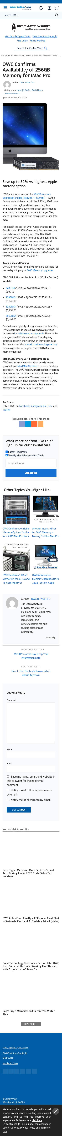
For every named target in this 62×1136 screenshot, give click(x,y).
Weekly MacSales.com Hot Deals (26, 455)
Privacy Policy (27, 1127)
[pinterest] (36, 637)
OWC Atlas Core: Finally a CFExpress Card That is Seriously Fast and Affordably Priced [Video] (31, 920)
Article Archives (37, 40)
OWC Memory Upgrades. (40, 270)
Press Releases (12, 93)
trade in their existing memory (41, 344)
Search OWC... (11, 15)
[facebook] (27, 637)
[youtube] (40, 637)
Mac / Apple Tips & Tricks (17, 36)
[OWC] (31, 27)
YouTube (48, 406)
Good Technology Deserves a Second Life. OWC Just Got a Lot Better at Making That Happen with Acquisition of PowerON (31, 966)
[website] (22, 637)
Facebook (24, 406)
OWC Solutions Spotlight (45, 36)
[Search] (57, 16)
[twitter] (31, 637)
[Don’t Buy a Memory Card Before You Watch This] (31, 991)
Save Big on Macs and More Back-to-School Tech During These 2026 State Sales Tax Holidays (28, 873)
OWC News (37, 90)
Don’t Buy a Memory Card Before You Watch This (29, 1012)
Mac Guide (22, 40)
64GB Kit (10, 288)
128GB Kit (11, 297)
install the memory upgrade (29, 333)
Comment (11, 700)
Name (9, 749)
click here (37, 1120)
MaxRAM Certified (27, 366)
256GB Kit (11, 315)
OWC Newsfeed (27, 82)
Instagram (36, 406)
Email (9, 763)
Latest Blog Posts (18, 452)
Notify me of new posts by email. (31, 800)
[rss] (45, 637)
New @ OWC (23, 90)
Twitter (7, 409)
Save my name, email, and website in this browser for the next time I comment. (31, 781)
